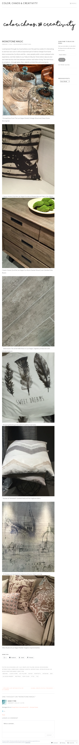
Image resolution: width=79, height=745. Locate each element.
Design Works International (22, 44)
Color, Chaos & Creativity (20, 3)
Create (24, 667)
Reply (3, 714)
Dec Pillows (30, 667)
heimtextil (37, 673)
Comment (49, 735)
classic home (13, 673)
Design (37, 667)
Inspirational (35, 669)
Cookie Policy (27, 742)
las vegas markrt (8, 676)
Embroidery (15, 669)
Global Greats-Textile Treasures (42, 688)
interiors (45, 673)
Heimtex (27, 669)
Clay (20, 667)
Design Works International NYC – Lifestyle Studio (24, 707)
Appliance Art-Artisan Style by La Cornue (13, 689)
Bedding (5, 673)
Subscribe (62, 59)
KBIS (51, 673)
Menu (74, 3)
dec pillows (23, 673)
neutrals (18, 676)
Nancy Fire (21, 671)
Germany (22, 669)
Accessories (12, 667)
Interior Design (44, 669)
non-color (26, 676)
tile (37, 676)
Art (17, 667)
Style (32, 676)
